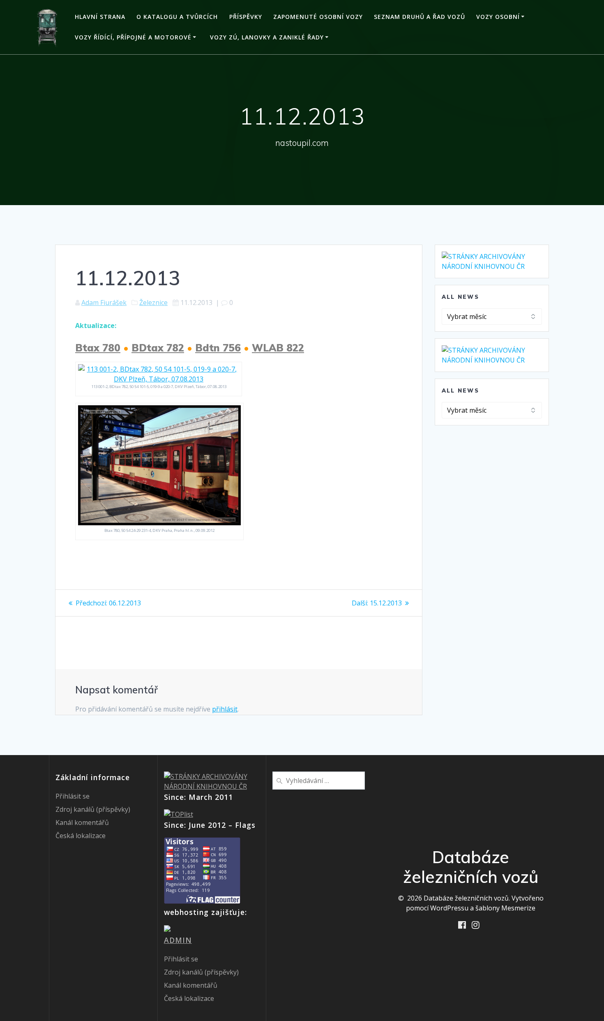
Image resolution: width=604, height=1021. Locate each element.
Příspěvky (245, 17)
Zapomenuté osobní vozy (318, 17)
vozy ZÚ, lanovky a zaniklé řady (267, 37)
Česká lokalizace (80, 835)
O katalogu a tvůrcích (177, 17)
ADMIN (178, 940)
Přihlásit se (72, 796)
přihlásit (224, 709)
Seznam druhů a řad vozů (419, 17)
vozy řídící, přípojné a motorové (133, 37)
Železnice (153, 302)
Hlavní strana (100, 17)
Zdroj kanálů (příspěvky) (92, 809)
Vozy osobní (498, 17)
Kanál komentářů (82, 822)
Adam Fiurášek (104, 302)
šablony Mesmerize (505, 907)
